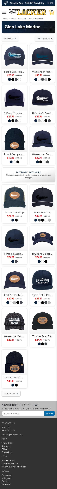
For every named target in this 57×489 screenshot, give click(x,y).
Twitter (5, 481)
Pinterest (6, 484)
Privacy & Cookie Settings (14, 466)
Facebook (6, 475)
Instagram (6, 478)
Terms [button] (50, 3)
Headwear (10, 38)
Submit (49, 413)
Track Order (7, 443)
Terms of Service (10, 463)
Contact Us (7, 452)
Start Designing (14, 63)
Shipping (6, 446)
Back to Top (11, 393)
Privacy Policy (8, 460)
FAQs (4, 449)
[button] (4, 12)
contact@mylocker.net (12, 434)
